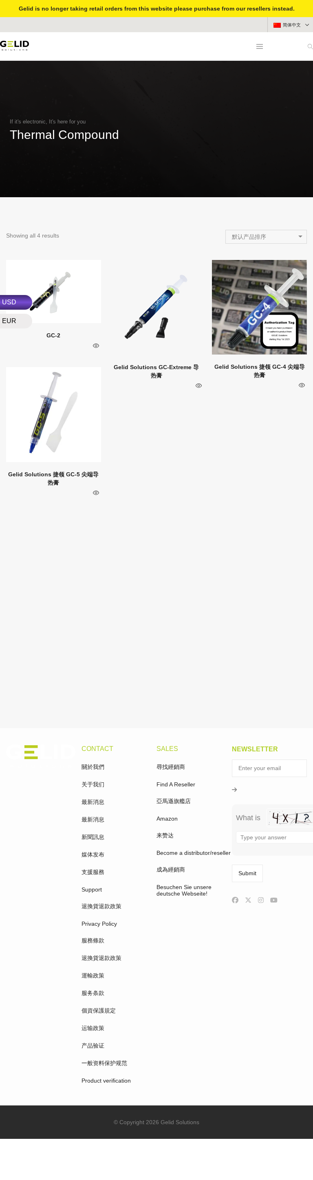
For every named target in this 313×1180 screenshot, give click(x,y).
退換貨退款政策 (101, 906)
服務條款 (93, 940)
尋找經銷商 (170, 767)
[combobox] (266, 237)
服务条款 (93, 993)
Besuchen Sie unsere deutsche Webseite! (184, 890)
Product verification (106, 1080)
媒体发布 (93, 854)
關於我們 (93, 767)
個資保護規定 (99, 1010)
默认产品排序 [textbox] (249, 236)
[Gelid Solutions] (14, 47)
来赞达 (165, 835)
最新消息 (93, 802)
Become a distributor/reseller (193, 853)
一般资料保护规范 (104, 1063)
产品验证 (93, 1045)
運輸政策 (93, 975)
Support (92, 889)
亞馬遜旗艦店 (173, 801)
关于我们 (93, 784)
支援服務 (93, 872)
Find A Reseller (175, 784)
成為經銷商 (170, 869)
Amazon (167, 818)
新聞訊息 (93, 837)
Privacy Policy (99, 923)
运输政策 (93, 1028)
